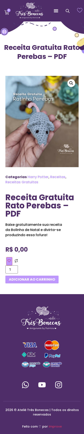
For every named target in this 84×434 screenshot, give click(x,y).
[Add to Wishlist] (9, 261)
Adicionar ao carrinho (32, 279)
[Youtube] (42, 385)
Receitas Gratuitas (21, 182)
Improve (55, 426)
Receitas (57, 176)
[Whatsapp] (25, 385)
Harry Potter (38, 176)
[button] (55, 10)
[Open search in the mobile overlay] (67, 11)
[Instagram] (58, 385)
